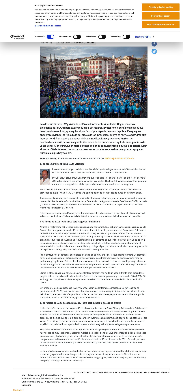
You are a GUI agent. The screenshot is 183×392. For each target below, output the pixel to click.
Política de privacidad (123, 373)
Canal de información (102, 373)
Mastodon (18, 390)
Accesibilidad (154, 373)
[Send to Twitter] (154, 51)
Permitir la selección (160, 16)
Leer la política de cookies (48, 26)
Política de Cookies (82, 373)
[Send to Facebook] (154, 43)
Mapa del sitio (140, 373)
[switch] (77, 37)
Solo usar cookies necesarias (160, 24)
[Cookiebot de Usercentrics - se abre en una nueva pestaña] (17, 37)
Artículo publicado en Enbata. (119, 158)
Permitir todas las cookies (161, 7)
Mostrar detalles (143, 37)
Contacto (165, 373)
